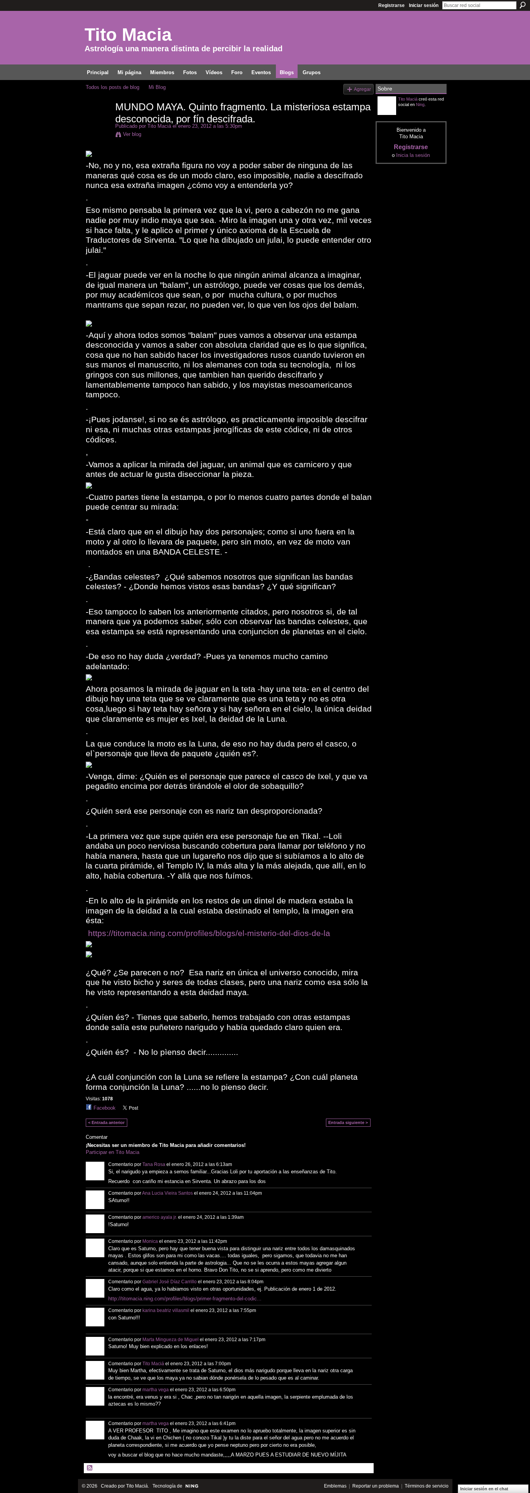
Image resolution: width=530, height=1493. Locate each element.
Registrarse (391, 5)
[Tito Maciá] (98, 123)
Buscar (523, 5)
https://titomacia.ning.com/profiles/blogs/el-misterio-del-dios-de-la (209, 933)
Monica (150, 1241)
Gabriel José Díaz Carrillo (169, 1281)
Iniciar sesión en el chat (484, 1488)
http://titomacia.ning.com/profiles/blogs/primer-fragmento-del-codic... (185, 1299)
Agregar (362, 89)
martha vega (155, 1389)
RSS (90, 1468)
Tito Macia (128, 34)
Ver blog (132, 134)
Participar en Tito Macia (112, 1152)
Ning (420, 104)
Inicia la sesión (413, 155)
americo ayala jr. (159, 1217)
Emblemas (335, 1486)
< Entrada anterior (106, 1122)
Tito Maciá (159, 126)
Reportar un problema (375, 1486)
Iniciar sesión (423, 5)
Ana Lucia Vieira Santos (167, 1193)
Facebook (105, 1108)
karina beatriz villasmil (165, 1310)
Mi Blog (157, 87)
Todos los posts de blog (112, 87)
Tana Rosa (153, 1164)
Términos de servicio (427, 1486)
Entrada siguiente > (348, 1122)
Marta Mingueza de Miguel (170, 1339)
